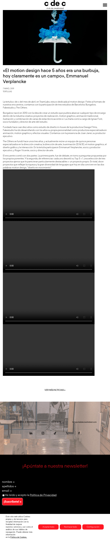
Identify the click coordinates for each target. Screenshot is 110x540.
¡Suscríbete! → (12, 501)
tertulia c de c (12, 102)
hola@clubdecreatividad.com (84, 422)
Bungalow (8, 113)
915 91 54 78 (56, 422)
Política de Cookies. (18, 537)
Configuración (93, 527)
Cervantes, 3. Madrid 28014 (26, 422)
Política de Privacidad (43, 495)
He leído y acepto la (31, 495)
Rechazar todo (70, 527)
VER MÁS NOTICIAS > (55, 390)
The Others (8, 141)
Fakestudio (8, 130)
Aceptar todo (48, 527)
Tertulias (7, 92)
